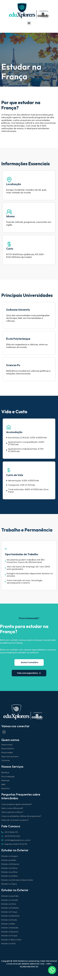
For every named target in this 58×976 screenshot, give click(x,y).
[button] (29, 23)
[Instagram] (4, 732)
